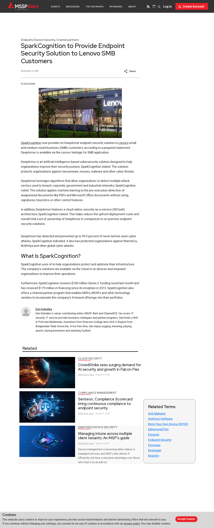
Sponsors (116, 6)
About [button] (132, 6)
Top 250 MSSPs (94, 6)
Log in (167, 6)
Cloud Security (90, 358)
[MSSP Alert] (23, 6)
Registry (153, 455)
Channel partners (67, 40)
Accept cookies (186, 519)
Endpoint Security (160, 440)
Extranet (153, 434)
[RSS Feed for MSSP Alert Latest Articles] (148, 6)
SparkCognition (31, 143)
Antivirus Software (160, 418)
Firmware (154, 445)
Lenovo (123, 143)
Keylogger (155, 450)
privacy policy (132, 523)
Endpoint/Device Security (38, 40)
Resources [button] (73, 6)
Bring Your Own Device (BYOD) (168, 424)
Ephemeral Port (158, 429)
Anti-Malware (157, 413)
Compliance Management (97, 393)
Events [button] (55, 6)
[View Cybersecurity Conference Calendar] (154, 6)
